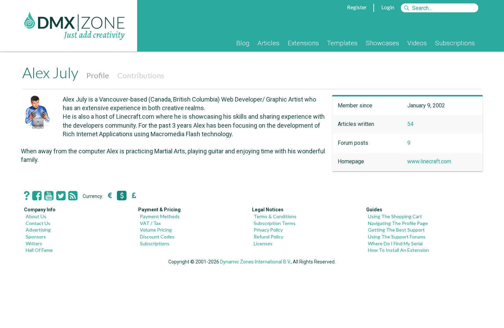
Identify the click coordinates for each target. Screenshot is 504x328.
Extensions (303, 43)
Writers (34, 243)
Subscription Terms (275, 223)
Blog (242, 43)
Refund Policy (268, 236)
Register (357, 7)
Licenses (263, 243)
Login (387, 7)
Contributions (140, 75)
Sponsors (36, 236)
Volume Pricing (156, 230)
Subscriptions (455, 43)
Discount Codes (157, 236)
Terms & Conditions (275, 216)
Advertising (38, 230)
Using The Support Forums (396, 236)
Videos (417, 43)
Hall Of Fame (39, 250)
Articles (268, 43)
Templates (342, 43)
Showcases (382, 43)
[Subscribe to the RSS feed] (72, 195)
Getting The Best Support (396, 230)
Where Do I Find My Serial (395, 243)
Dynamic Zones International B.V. (255, 262)
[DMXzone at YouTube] (48, 195)
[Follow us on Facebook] (36, 195)
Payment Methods (160, 216)
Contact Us (38, 223)
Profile (97, 75)
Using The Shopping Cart (395, 216)
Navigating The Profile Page (398, 223)
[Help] (26, 195)
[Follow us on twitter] (60, 195)
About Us (36, 216)
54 (410, 124)
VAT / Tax (150, 223)
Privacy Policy (268, 230)
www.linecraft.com (429, 161)
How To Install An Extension (398, 250)
